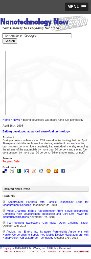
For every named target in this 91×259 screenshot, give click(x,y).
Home (6, 119)
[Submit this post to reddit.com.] (42, 171)
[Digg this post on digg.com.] (13, 171)
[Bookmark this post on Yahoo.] (35, 171)
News (16, 119)
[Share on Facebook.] (64, 171)
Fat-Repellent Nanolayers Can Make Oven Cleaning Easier (47, 222)
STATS (52, 251)
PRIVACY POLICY (15, 251)
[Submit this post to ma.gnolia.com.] (50, 171)
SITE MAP (65, 251)
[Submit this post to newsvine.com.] (20, 171)
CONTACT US (37, 251)
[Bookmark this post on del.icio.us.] (6, 171)
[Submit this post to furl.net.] (57, 171)
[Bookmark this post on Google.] (28, 171)
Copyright (8, 248)
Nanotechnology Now (44, 24)
